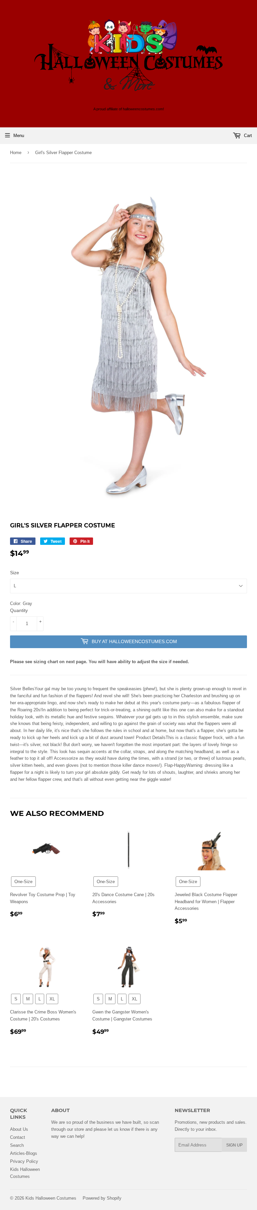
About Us (19, 1129)
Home (15, 152)
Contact (17, 1137)
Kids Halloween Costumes (50, 1198)
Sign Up (234, 1144)
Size (14, 572)
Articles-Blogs (23, 1153)
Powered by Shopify (102, 1198)
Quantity (19, 610)
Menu (18, 135)
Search (17, 1145)
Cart (247, 135)
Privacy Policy (24, 1161)
